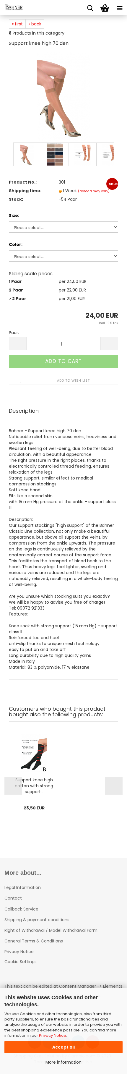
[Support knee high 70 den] (63, 96)
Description (24, 410)
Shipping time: (25, 191)
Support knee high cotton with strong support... (34, 786)
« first (17, 24)
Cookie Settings (20, 962)
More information (63, 1062)
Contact (13, 898)
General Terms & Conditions (33, 941)
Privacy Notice (52, 1035)
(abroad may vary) (94, 191)
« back (34, 24)
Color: (15, 244)
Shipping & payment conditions (36, 920)
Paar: (14, 333)
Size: (14, 215)
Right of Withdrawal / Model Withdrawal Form (50, 930)
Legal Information (22, 887)
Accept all (63, 1047)
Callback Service (21, 909)
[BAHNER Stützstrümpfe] (12, 7)
